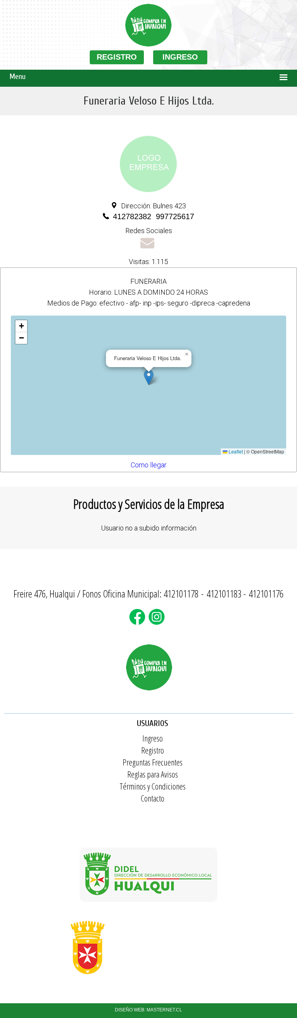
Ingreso (152, 738)
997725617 (175, 216)
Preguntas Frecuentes (153, 762)
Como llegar (149, 465)
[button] (149, 377)
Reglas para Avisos (152, 774)
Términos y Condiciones (152, 786)
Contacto (152, 798)
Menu (18, 76)
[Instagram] (158, 621)
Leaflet (235, 451)
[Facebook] (138, 621)
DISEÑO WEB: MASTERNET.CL (148, 1010)
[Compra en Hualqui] (148, 44)
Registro (152, 750)
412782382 (132, 216)
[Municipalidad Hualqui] (148, 978)
